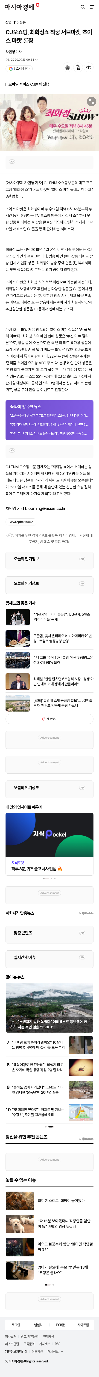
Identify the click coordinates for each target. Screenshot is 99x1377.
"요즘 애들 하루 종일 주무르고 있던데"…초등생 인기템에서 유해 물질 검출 (49, 415)
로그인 (16, 1324)
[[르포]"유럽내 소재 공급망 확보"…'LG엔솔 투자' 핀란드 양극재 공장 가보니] (18, 710)
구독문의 (29, 1343)
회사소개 (10, 1336)
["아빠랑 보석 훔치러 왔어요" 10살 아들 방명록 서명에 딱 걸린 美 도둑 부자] (81, 1053)
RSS (57, 1343)
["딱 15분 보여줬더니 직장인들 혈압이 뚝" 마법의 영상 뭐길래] (20, 1232)
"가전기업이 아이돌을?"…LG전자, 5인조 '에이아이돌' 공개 (61, 617)
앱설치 (38, 1324)
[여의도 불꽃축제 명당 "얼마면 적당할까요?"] (20, 1255)
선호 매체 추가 (21, 68)
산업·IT (11, 22)
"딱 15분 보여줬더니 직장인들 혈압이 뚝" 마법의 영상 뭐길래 (64, 1224)
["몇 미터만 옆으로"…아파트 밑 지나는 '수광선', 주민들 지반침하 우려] (81, 1120)
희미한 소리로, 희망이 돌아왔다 (61, 1200)
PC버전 (60, 1324)
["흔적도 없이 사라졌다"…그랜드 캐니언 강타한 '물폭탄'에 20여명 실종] (81, 1097)
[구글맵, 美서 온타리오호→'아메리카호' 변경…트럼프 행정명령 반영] (18, 646)
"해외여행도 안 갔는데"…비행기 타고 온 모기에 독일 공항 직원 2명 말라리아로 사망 (37, 1070)
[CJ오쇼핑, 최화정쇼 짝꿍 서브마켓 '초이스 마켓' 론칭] (49, 122)
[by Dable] (86, 1138)
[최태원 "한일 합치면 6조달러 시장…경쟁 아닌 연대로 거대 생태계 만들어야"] (18, 689)
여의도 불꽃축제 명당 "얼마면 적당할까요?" (65, 1247)
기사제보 (44, 1343)
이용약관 (37, 1351)
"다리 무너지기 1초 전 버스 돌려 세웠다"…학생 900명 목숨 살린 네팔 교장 (49, 433)
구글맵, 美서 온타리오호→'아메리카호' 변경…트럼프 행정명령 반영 (62, 638)
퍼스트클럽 (12, 1343)
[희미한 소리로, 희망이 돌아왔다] (20, 1209)
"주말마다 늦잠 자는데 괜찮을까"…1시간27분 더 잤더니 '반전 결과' (49, 424)
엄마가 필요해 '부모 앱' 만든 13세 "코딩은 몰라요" (63, 1270)
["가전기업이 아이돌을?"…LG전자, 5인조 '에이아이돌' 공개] (18, 624)
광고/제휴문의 (29, 1336)
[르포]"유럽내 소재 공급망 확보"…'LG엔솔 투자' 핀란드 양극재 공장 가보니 (62, 703)
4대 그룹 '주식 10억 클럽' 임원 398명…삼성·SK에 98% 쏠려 (63, 660)
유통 (23, 22)
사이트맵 (83, 1324)
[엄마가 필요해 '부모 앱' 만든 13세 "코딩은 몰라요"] (20, 1278)
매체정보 (52, 1351)
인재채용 (48, 1336)
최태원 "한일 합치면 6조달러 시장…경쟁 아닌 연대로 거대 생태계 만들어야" (63, 681)
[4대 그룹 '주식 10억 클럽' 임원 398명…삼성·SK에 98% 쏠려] (18, 667)
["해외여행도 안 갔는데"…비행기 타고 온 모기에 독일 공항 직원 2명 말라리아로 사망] (81, 1075)
